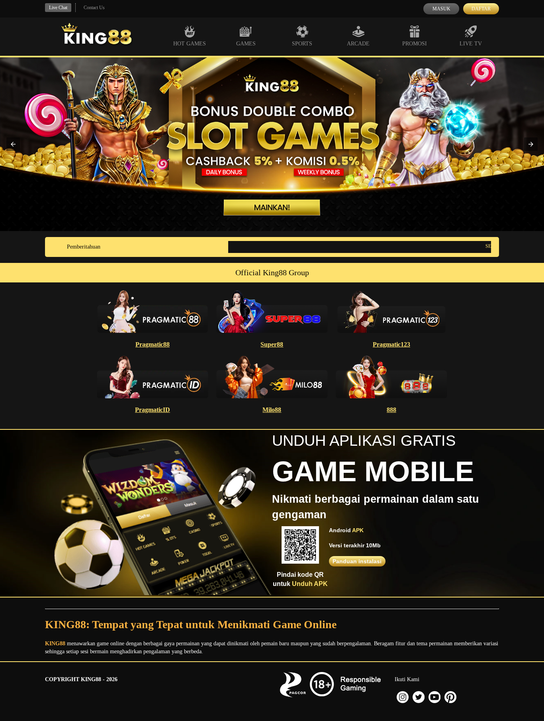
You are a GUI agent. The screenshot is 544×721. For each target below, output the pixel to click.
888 (391, 409)
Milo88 (271, 409)
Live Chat (58, 7)
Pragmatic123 (391, 344)
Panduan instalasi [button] (357, 561)
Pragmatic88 (152, 344)
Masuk (441, 9)
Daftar (481, 9)
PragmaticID (152, 409)
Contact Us (94, 7)
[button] (13, 144)
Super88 (271, 344)
